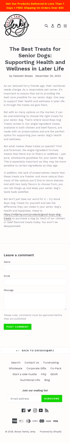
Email (7, 276)
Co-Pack (55, 368)
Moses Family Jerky (25, 431)
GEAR (54, 374)
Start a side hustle (25, 374)
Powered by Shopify (51, 431)
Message (9, 290)
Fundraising (51, 362)
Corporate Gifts (36, 368)
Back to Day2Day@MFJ (37, 350)
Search (15, 362)
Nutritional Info (30, 380)
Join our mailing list (35, 390)
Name (7, 261)
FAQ (43, 374)
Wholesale (15, 368)
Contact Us (32, 362)
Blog (47, 380)
